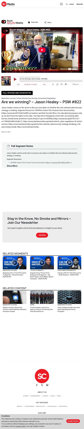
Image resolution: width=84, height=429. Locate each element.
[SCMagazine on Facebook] (37, 385)
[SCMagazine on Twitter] (42, 385)
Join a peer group (52, 406)
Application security (8, 98)
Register (80, 4)
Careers (53, 396)
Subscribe (19, 406)
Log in (71, 4)
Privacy (59, 396)
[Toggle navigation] (61, 4)
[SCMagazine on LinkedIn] (47, 385)
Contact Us (45, 396)
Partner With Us (63, 406)
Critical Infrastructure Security (26, 98)
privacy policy (21, 426)
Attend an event (40, 406)
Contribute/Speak (29, 406)
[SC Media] (8, 4)
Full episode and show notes (17, 93)
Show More (12, 166)
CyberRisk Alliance (35, 396)
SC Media (25, 396)
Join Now (42, 235)
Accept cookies (73, 421)
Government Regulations (47, 98)
